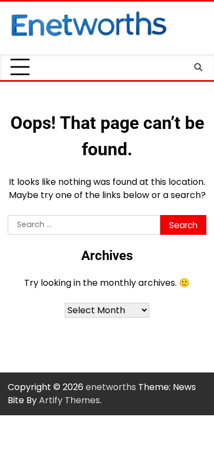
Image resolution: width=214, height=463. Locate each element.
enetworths (111, 387)
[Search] (198, 67)
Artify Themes (69, 400)
